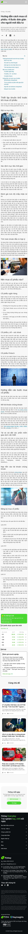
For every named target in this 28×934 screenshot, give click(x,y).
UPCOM (8, 428)
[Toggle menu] (26, 2)
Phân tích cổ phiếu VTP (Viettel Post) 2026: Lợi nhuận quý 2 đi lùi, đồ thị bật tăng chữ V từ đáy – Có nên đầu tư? (13, 765)
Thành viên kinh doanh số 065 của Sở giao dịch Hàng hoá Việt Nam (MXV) (13, 922)
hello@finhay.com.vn (11, 864)
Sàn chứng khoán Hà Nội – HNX (13, 426)
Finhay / (3, 11)
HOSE (25, 426)
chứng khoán (18, 472)
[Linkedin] (8, 885)
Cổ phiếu (8, 11)
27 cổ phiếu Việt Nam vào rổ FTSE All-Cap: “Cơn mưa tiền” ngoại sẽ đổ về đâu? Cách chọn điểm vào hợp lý (13, 706)
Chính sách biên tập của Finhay (16, 31)
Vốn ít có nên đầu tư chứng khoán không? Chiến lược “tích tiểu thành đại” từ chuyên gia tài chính (14, 735)
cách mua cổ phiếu (6, 49)
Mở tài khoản (14, 799)
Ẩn (24, 56)
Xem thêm (3, 628)
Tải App (14, 803)
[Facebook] (5, 885)
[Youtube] (2, 885)
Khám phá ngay (6, 621)
